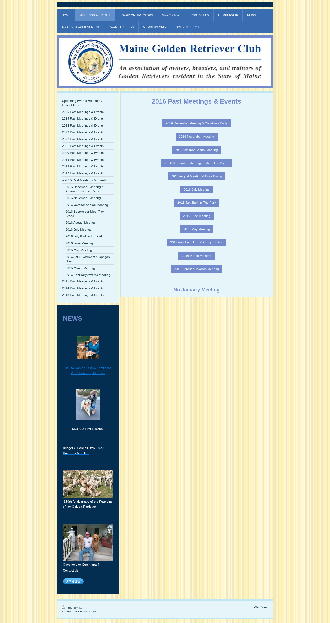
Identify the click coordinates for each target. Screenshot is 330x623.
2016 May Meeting (196, 229)
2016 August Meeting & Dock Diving (196, 176)
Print (69, 607)
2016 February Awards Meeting (196, 269)
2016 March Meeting (196, 255)
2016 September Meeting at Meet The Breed (197, 163)
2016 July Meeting (197, 189)
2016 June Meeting (196, 216)
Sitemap (78, 607)
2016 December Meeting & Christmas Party (196, 123)
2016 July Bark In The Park (196, 202)
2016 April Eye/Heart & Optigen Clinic (196, 242)
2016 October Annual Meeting (196, 150)
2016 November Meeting (196, 136)
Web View (261, 607)
